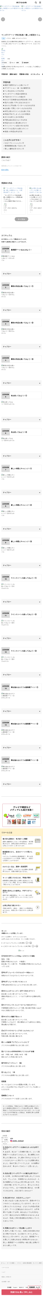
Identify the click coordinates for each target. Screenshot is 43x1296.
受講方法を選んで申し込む (21, 1292)
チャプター (7, 273)
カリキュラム (35, 74)
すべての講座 (10, 1263)
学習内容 (5, 74)
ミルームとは (5, 1267)
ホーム (3, 1263)
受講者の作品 (24, 74)
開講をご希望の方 (6, 1277)
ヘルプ (3, 1272)
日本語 (9, 1287)
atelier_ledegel (18, 1141)
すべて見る (21, 219)
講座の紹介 (14, 74)
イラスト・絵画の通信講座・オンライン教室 (29, 1263)
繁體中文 (21, 1287)
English (15, 1287)
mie (9, 59)
